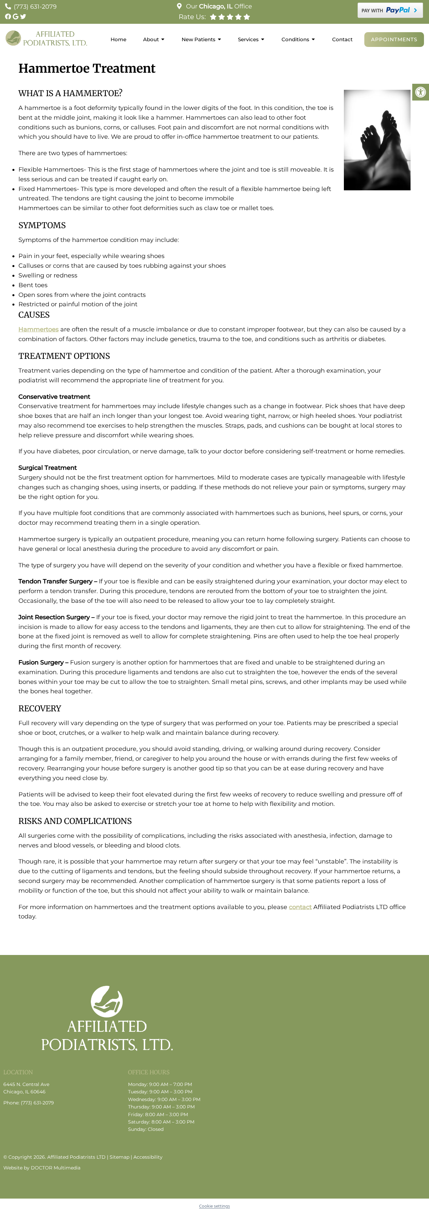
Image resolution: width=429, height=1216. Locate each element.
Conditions (295, 39)
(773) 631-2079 (35, 6)
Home (118, 39)
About (151, 39)
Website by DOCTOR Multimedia (41, 1168)
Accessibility (148, 1157)
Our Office (218, 6)
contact (300, 907)
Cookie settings (214, 1206)
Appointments (394, 39)
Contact (342, 39)
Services (248, 39)
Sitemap (119, 1157)
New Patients (199, 39)
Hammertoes (38, 329)
